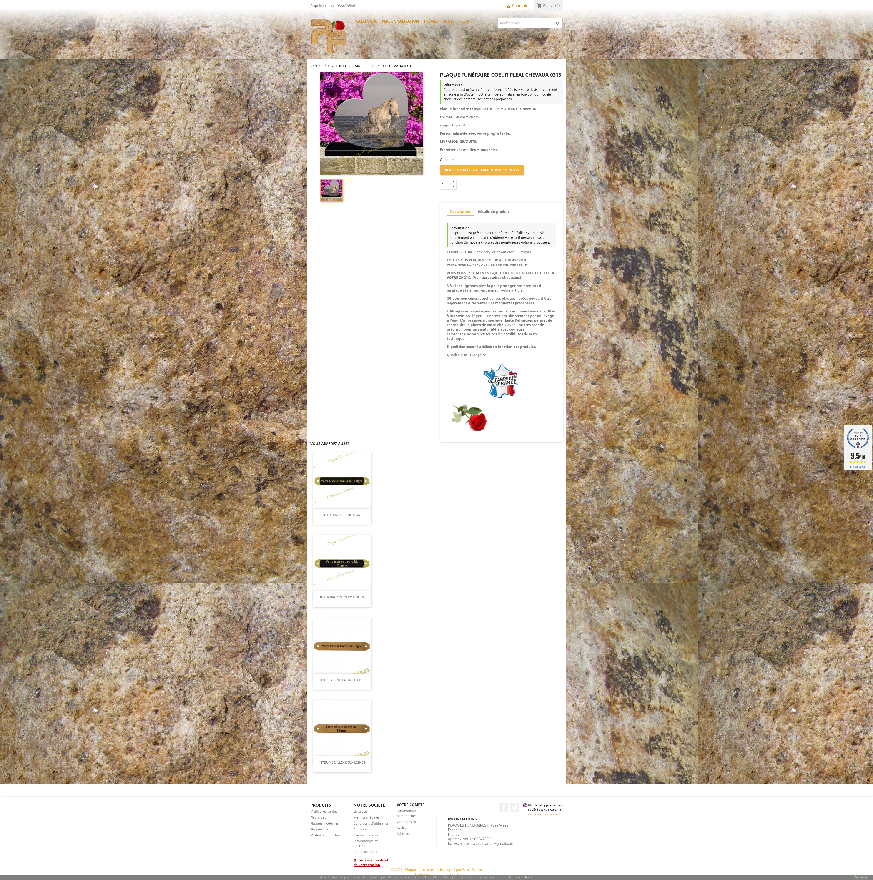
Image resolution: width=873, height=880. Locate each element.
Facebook (503, 807)
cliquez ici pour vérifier (543, 814)
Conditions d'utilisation (371, 823)
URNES (448, 21)
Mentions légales (367, 817)
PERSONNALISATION (400, 21)
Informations (523, 877)
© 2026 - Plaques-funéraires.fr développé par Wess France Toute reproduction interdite (436, 871)
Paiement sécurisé (367, 835)
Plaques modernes (324, 823)
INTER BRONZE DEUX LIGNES (342, 597)
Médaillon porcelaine (326, 835)
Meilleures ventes (323, 811)
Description (460, 211)
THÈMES (431, 21)
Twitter (514, 807)
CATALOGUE (366, 21)
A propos (360, 829)
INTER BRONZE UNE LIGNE (341, 515)
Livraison (360, 811)
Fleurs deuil (319, 817)
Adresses (404, 833)
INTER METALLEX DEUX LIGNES (342, 762)
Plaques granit (321, 829)
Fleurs (466, 21)
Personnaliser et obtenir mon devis (482, 170)
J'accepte (860, 877)
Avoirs (401, 827)
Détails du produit (493, 211)
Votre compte (410, 804)
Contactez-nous (365, 852)
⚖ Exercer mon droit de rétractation (371, 862)
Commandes (406, 822)
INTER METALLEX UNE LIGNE (342, 680)
